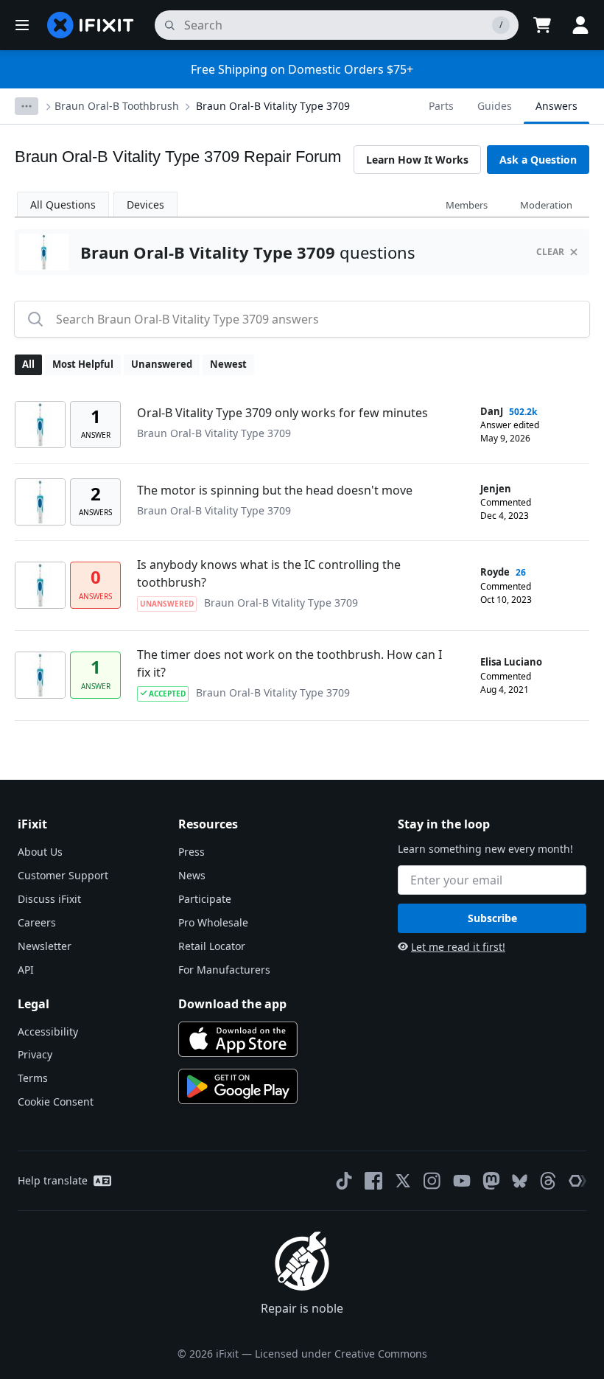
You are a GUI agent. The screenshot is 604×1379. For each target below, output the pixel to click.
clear (550, 251)
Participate (204, 899)
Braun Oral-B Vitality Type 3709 (273, 106)
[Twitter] (403, 1181)
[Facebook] (373, 1181)
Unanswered (161, 364)
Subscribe (492, 918)
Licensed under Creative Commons (341, 1354)
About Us (40, 852)
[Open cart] (542, 25)
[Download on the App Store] (238, 1039)
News (192, 875)
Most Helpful (82, 364)
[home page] (90, 25)
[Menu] (22, 25)
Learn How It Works (417, 160)
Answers (556, 106)
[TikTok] (344, 1181)
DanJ (491, 411)
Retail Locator (211, 946)
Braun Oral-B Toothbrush (117, 106)
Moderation (546, 205)
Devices (145, 205)
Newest (228, 364)
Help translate (53, 1180)
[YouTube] (462, 1181)
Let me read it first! (458, 947)
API (26, 970)
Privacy (35, 1054)
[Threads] (548, 1181)
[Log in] (580, 25)
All (28, 364)
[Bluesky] (519, 1181)
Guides (494, 106)
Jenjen (495, 488)
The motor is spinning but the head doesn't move (274, 490)
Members (467, 205)
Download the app (232, 1004)
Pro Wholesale (213, 922)
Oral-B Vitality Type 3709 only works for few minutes (282, 413)
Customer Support (63, 875)
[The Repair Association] (577, 1181)
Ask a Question (538, 160)
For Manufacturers (224, 970)
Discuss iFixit (49, 899)
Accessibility (48, 1031)
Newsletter (44, 946)
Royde (495, 572)
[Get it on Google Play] (238, 1086)
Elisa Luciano (511, 661)
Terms (33, 1078)
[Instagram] (432, 1181)
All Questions (63, 205)
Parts (441, 106)
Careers (37, 922)
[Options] (26, 106)
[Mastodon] (491, 1181)
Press (191, 852)
